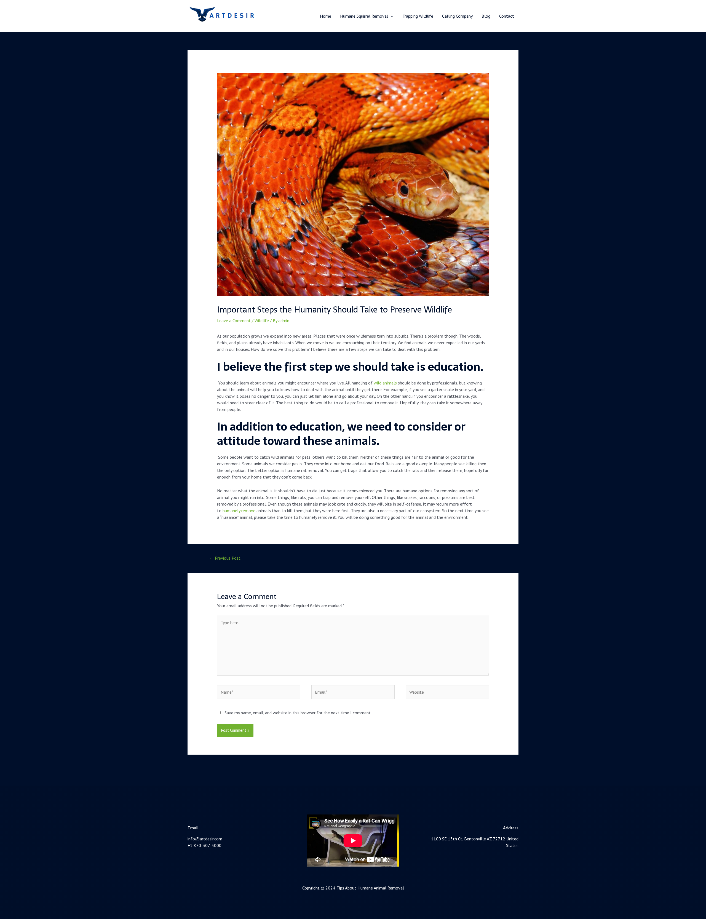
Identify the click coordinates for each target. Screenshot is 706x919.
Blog (486, 16)
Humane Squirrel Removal (364, 16)
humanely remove (239, 510)
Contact (506, 16)
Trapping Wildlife (417, 16)
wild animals (385, 383)
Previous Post (224, 558)
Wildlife (262, 320)
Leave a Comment (234, 320)
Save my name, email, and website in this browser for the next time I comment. (297, 712)
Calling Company (457, 16)
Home (325, 16)
